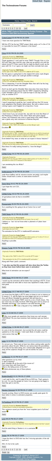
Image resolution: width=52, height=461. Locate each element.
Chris (4, 53)
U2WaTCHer (7, 154)
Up (8, 452)
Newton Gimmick (8, 390)
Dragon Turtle (7, 248)
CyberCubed (7, 38)
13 (17, 28)
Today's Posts (25, 21)
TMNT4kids (6, 214)
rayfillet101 (6, 357)
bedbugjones (7, 172)
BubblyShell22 (7, 376)
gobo (4, 313)
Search (34, 21)
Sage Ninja (6, 184)
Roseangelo (6, 204)
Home (17, 21)
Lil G (3, 419)
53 (20, 28)
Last (25, 28)
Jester (4, 436)
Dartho (33, 459)
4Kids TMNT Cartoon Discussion (15, 31)
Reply (4, 49)
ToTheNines (6, 402)
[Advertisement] (20, 13)
